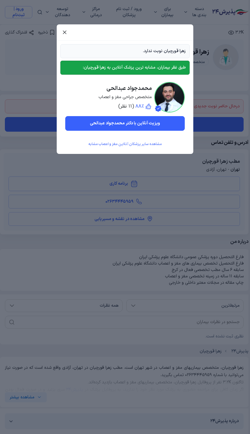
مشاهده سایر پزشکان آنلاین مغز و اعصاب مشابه (125, 144)
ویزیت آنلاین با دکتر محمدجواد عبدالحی (125, 123)
